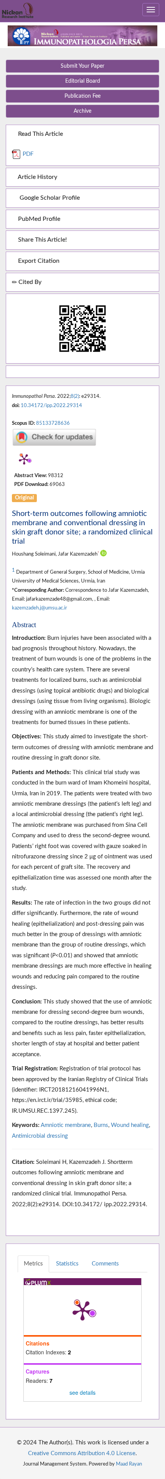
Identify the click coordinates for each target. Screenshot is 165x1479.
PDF (27, 154)
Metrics (33, 1264)
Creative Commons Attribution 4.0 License (81, 1453)
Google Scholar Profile (48, 198)
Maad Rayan (129, 1464)
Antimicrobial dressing (40, 1136)
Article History (36, 177)
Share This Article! (41, 240)
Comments (105, 1264)
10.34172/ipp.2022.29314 (51, 405)
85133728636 (53, 423)
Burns (101, 1125)
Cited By (29, 282)
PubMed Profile (38, 219)
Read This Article (39, 134)
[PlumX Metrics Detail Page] (24, 459)
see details (82, 1392)
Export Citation (37, 261)
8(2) (75, 396)
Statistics (67, 1264)
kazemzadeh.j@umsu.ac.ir (39, 608)
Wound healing (130, 1125)
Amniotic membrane (66, 1125)
